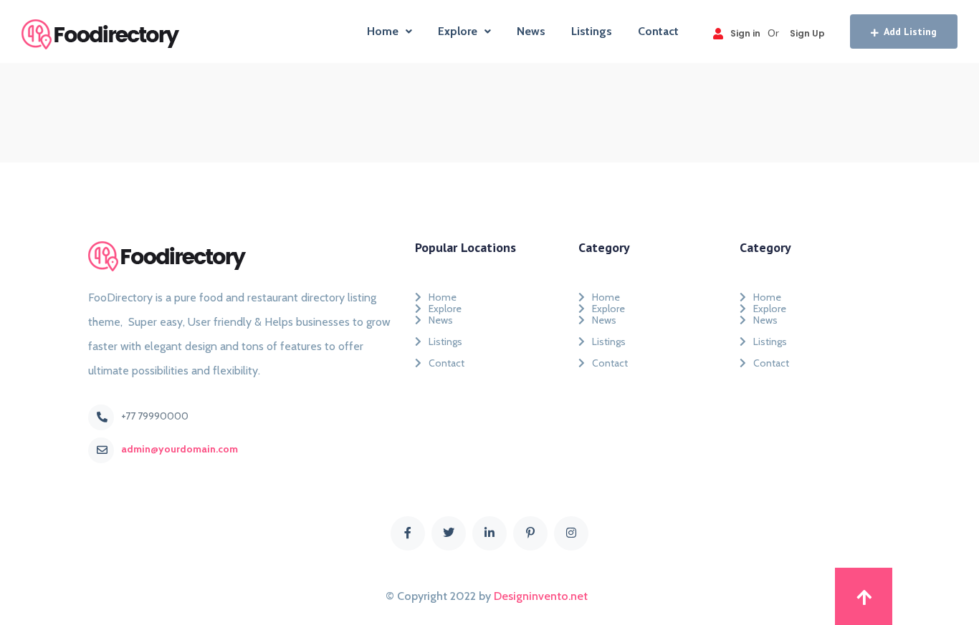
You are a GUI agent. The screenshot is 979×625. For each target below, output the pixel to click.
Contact (658, 31)
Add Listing (910, 31)
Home (382, 31)
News (531, 31)
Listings (591, 31)
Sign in (745, 33)
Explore (457, 31)
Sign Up (807, 33)
